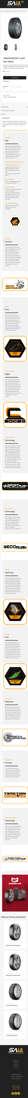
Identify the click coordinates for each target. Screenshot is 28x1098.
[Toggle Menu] (22, 2)
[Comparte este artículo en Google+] (16, 87)
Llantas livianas (7, 11)
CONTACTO (16, 1067)
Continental (6, 81)
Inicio (2, 11)
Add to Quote (14, 77)
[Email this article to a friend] (19, 87)
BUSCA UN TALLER (16, 1078)
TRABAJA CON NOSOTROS (16, 1076)
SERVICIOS (16, 1062)
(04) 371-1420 (16, 1089)
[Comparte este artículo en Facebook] (11, 87)
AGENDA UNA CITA (16, 1074)
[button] (25, 18)
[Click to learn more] (15, 893)
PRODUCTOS (16, 1065)
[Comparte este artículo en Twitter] (13, 87)
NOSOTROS (16, 1060)
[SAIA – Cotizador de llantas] (14, 6)
